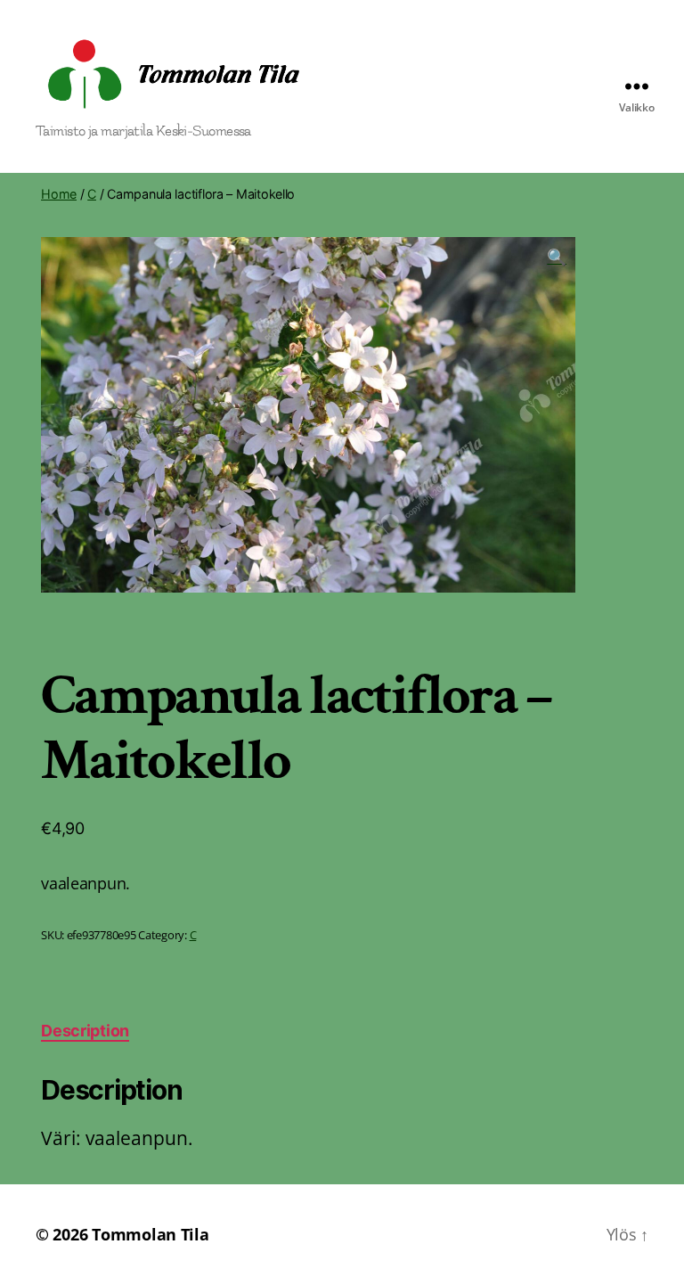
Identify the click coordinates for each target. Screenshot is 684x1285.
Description (85, 1030)
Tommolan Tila (150, 1234)
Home (59, 193)
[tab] (85, 1031)
